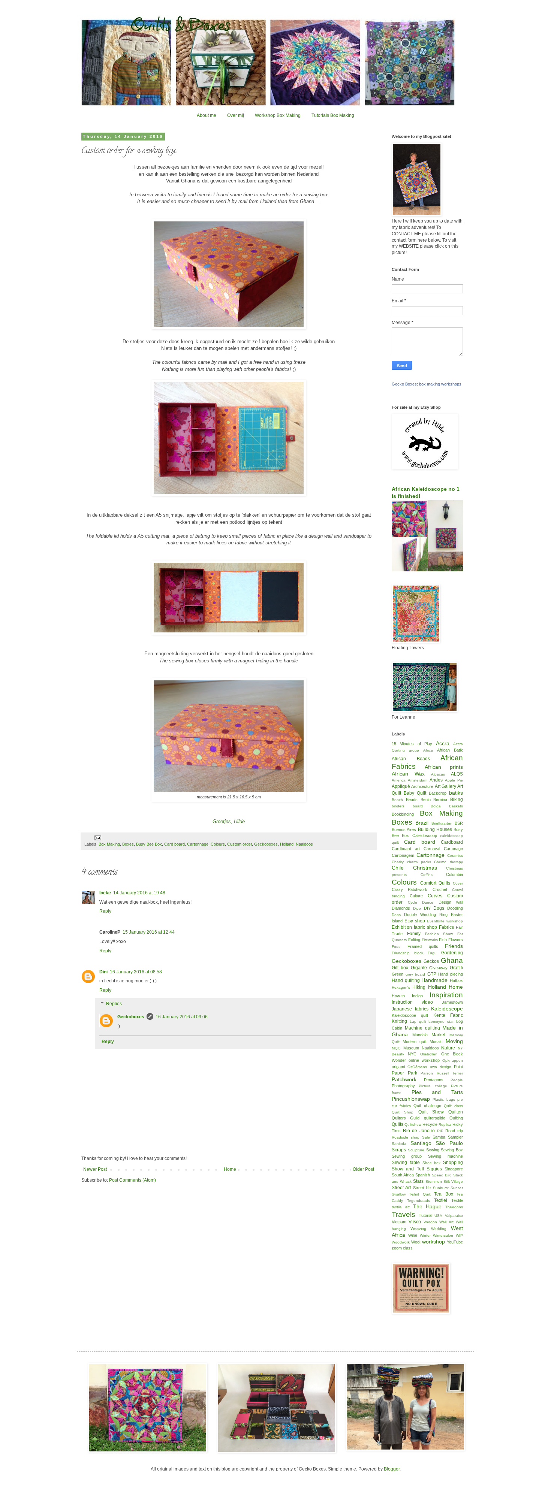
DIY (427, 908)
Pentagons (433, 1080)
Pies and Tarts (437, 1092)
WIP (459, 1235)
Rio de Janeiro (419, 1130)
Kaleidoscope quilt (410, 1015)
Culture (416, 896)
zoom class (402, 1248)
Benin (426, 799)
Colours (218, 844)
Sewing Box (452, 1150)
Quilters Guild (405, 1118)
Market (438, 1034)
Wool (415, 1242)
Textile (457, 1200)
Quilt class (453, 1106)
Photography (403, 1085)
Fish (443, 939)
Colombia (454, 874)
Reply (105, 911)
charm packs (419, 862)
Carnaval (432, 848)
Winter (425, 1235)
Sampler (455, 1137)
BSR (459, 823)
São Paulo (449, 1143)
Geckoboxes (266, 844)
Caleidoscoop (424, 835)
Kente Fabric (448, 1015)
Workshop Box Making (278, 115)
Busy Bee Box (149, 844)
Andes (436, 780)
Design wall (451, 902)
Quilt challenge (427, 1105)
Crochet (440, 889)
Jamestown (452, 1002)
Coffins (427, 875)
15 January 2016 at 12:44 (149, 932)
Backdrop (437, 793)
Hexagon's (401, 987)
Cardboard (452, 842)
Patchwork (404, 1079)
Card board (174, 844)
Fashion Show (439, 934)
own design (440, 1067)
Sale (426, 1137)
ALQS (457, 774)
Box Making (109, 844)
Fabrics (446, 927)
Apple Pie (454, 780)
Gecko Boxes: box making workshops (426, 384)
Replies (114, 1003)
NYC (412, 1054)
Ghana (452, 960)
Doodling (455, 908)
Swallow (399, 1194)
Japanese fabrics (410, 1009)
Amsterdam (417, 780)
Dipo (417, 908)
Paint (458, 1066)
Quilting (456, 1118)
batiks (456, 793)
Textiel (440, 1200)
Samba (439, 1137)
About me (206, 115)
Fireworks (430, 940)
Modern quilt (415, 1041)
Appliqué (401, 786)
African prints (444, 767)
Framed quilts (422, 946)
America (399, 780)
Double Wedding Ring (426, 914)
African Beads (411, 758)
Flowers (455, 939)
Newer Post (95, 1169)
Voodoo (430, 1222)
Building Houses (435, 829)
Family (414, 933)
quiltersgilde (434, 1118)
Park (412, 1073)
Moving (454, 1041)
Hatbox (456, 980)
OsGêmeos (417, 1067)
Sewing (432, 1150)
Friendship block (407, 953)
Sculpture (416, 1150)
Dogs (438, 908)
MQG (396, 1048)
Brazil (421, 823)
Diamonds (401, 908)
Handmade (434, 980)
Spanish (422, 1175)
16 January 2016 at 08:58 (136, 971)
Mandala (420, 1035)
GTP (431, 974)
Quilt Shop (402, 1112)
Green (397, 974)
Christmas (425, 868)
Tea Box (443, 1194)
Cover (458, 883)
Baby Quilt (415, 793)
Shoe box (431, 1163)
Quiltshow (412, 1124)
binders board (407, 806)
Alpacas (438, 774)
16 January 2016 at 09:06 (182, 1016)
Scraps (399, 1149)
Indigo (417, 996)
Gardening (452, 952)
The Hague (427, 1206)
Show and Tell (408, 1169)
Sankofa (399, 1144)
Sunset (457, 1188)
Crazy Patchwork (409, 889)
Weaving (418, 1228)
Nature (448, 1048)
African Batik (450, 750)
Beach (397, 800)
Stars (418, 1181)
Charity (398, 862)
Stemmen (433, 1181)
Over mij (235, 115)
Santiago (420, 1143)
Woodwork (401, 1242)
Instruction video (412, 1002)
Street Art (401, 1187)
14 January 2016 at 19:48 (139, 892)
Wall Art (446, 1222)
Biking (456, 799)
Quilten (455, 1112)
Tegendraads (418, 1201)
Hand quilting (406, 980)
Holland (286, 844)
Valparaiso (454, 1216)
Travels (403, 1214)
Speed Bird (442, 1175)
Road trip (454, 1130)
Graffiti (456, 967)
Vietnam (399, 1221)
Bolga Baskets (447, 806)
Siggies (434, 1169)
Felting (414, 939)
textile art (401, 1207)
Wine (412, 1235)
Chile (398, 868)
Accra (442, 743)
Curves (435, 895)
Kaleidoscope (447, 1009)
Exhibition (402, 927)
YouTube (455, 1242)
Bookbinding (403, 814)
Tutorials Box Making (332, 115)
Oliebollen (428, 1054)
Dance (427, 902)
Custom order (239, 844)
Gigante (419, 967)
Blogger (392, 1469)
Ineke (105, 892)
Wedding (438, 1229)
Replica (445, 1124)
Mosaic (436, 1041)
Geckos (431, 961)
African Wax (408, 774)
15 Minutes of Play (412, 743)
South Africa (403, 1175)
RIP (440, 1131)
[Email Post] (97, 837)
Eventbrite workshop (445, 921)
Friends (454, 946)
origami (398, 1066)
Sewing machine (445, 1156)
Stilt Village (453, 1181)
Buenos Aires (404, 829)
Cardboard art (406, 848)
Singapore (454, 1169)
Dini (103, 971)
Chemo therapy (448, 862)
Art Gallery (445, 786)
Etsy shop (414, 921)
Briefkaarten (441, 823)
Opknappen (452, 1060)
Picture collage (433, 1086)
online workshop (424, 1060)
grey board (415, 974)
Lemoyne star (441, 1021)
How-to (398, 996)
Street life (422, 1187)
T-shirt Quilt (419, 1194)
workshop (433, 1242)
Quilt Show (431, 1112)
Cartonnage (197, 844)
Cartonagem (403, 855)
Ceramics (455, 855)
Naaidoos (304, 844)
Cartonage (453, 848)
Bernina (440, 799)
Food (396, 947)
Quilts (397, 1124)
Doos (396, 915)
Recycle (429, 1124)
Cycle (412, 902)
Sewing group (407, 1156)
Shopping (453, 1162)
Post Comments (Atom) (132, 1180)
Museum (411, 1048)
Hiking (418, 987)
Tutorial (425, 1215)
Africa (428, 750)
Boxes (128, 844)
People (457, 1080)
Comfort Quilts (435, 883)
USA (438, 1216)
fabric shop (425, 927)
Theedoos (454, 1207)
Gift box (400, 967)
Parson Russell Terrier (442, 1073)
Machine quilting (422, 1028)
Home (230, 1169)
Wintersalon (443, 1235)
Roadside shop (405, 1137)
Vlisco (415, 1221)
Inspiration (446, 995)
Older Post (363, 1169)
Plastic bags (444, 1099)
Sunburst (441, 1188)
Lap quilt (418, 1021)
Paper (398, 1073)
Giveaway (438, 967)
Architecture (422, 786)
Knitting (399, 1021)
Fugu (432, 953)
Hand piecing (450, 974)
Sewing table (406, 1162)
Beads (412, 799)
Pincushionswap (411, 1099)
